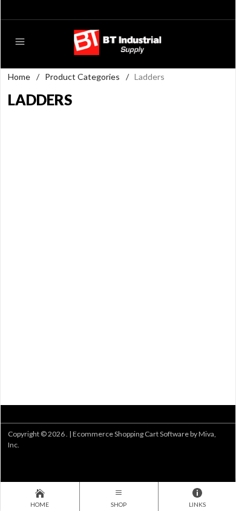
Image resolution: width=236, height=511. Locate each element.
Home (19, 76)
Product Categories (82, 76)
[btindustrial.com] (118, 41)
